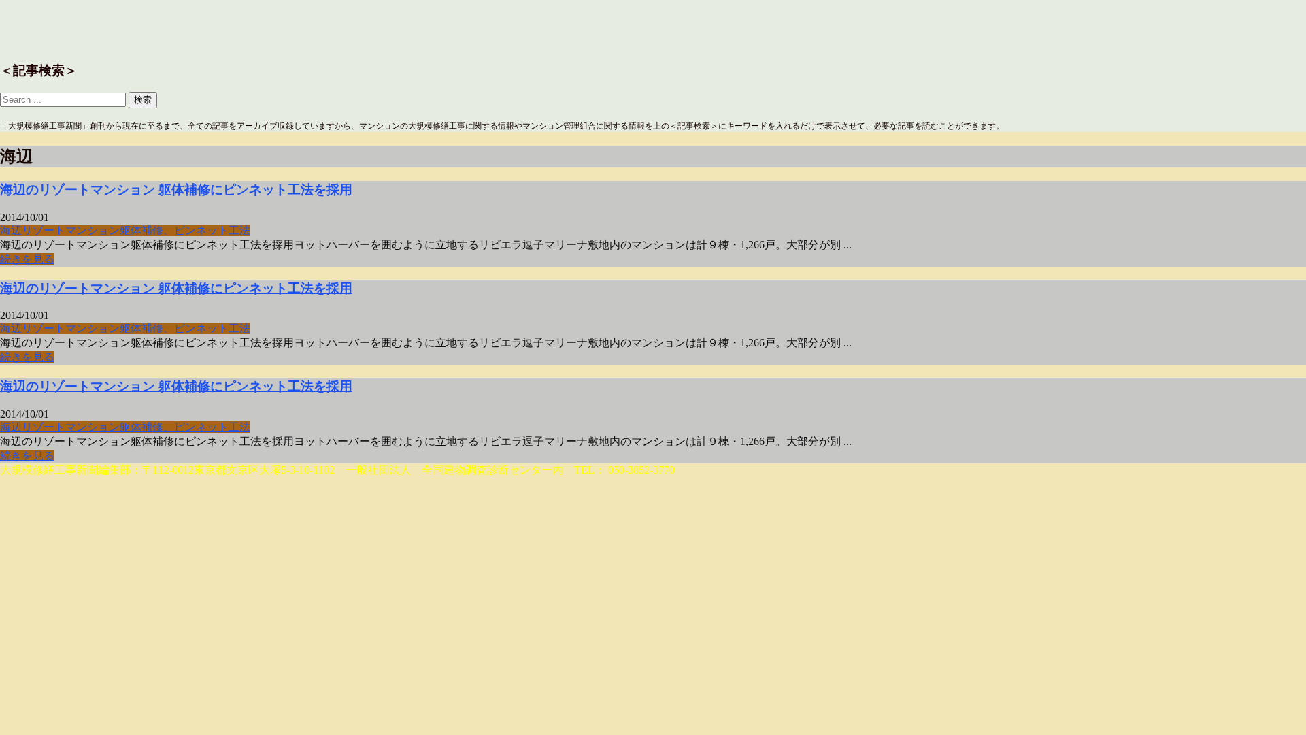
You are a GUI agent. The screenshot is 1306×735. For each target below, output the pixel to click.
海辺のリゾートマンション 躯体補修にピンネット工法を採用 (176, 189)
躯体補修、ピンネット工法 (185, 230)
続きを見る (27, 259)
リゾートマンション (71, 230)
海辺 (11, 230)
